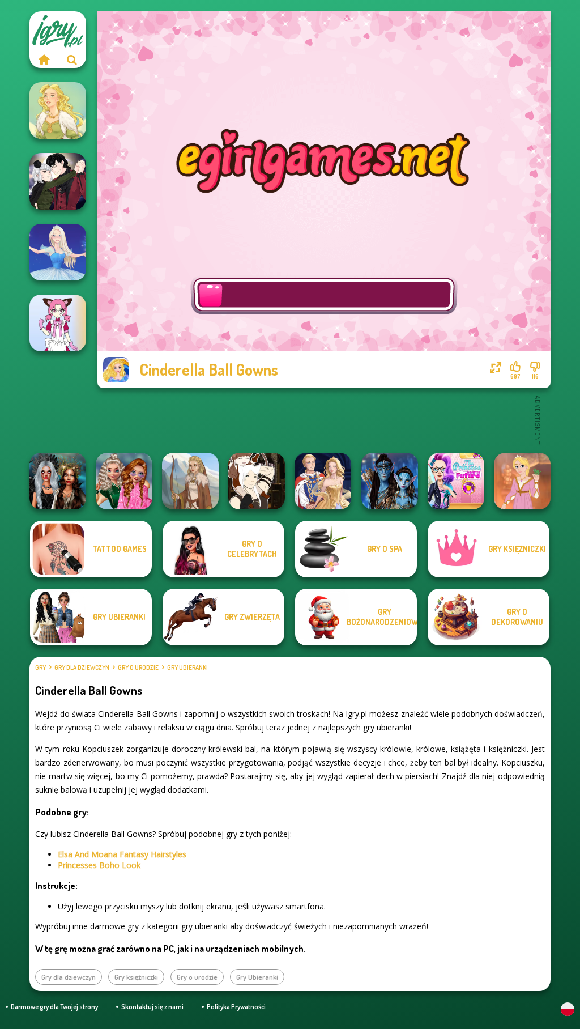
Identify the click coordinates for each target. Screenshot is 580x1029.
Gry (40, 667)
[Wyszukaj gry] (72, 59)
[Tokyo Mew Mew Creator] (57, 323)
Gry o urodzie (138, 667)
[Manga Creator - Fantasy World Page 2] (256, 481)
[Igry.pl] (43, 59)
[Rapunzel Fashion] (522, 481)
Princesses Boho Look (99, 865)
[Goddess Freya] (57, 110)
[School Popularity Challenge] (124, 481)
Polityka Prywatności (236, 1006)
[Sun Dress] (323, 481)
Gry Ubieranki (187, 667)
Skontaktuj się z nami (152, 1006)
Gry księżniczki (136, 976)
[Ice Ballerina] (57, 252)
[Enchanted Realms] (57, 481)
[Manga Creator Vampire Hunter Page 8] (57, 181)
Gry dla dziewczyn (81, 667)
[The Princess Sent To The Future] (456, 481)
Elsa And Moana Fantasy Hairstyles (122, 854)
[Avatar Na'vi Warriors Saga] (389, 481)
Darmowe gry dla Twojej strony (54, 1006)
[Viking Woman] (190, 481)
